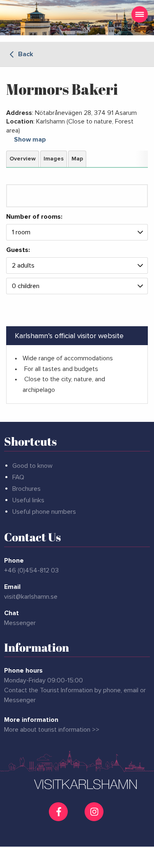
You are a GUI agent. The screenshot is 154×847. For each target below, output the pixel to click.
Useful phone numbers (44, 512)
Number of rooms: (34, 217)
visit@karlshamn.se (30, 597)
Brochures (26, 489)
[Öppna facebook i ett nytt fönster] (59, 811)
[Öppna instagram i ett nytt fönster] (95, 817)
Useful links (28, 500)
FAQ (18, 477)
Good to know (32, 466)
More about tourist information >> (51, 730)
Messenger (20, 623)
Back (24, 54)
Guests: (18, 250)
